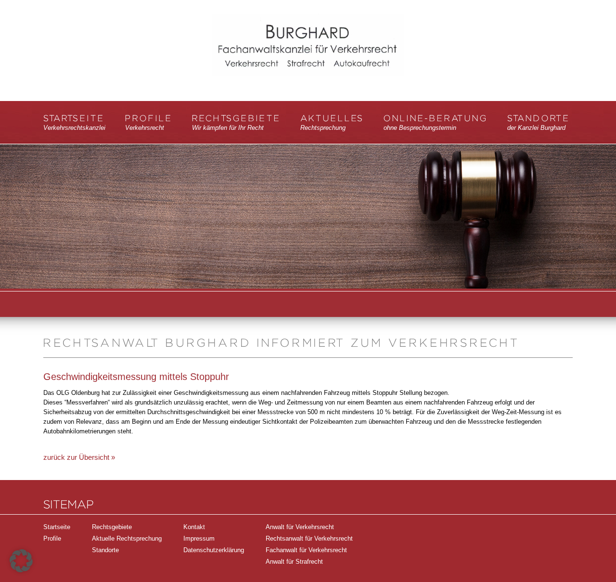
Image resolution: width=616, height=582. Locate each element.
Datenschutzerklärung (213, 550)
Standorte (538, 122)
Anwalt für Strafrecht (294, 561)
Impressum (199, 538)
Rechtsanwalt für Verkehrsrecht (309, 538)
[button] (21, 561)
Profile (148, 122)
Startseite (74, 122)
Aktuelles (332, 122)
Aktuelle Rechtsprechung (127, 538)
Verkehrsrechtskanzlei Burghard (308, 56)
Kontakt (194, 527)
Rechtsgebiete (236, 122)
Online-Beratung (436, 122)
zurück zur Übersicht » (79, 457)
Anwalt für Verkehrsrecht (300, 527)
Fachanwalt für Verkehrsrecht (306, 550)
